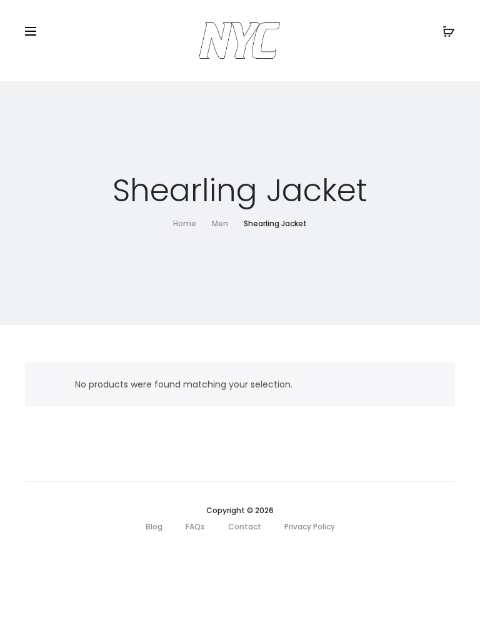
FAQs (195, 526)
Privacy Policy (309, 526)
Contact (244, 526)
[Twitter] (199, 555)
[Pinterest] (281, 555)
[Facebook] (226, 555)
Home (184, 223)
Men (220, 223)
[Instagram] (254, 555)
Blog (154, 526)
